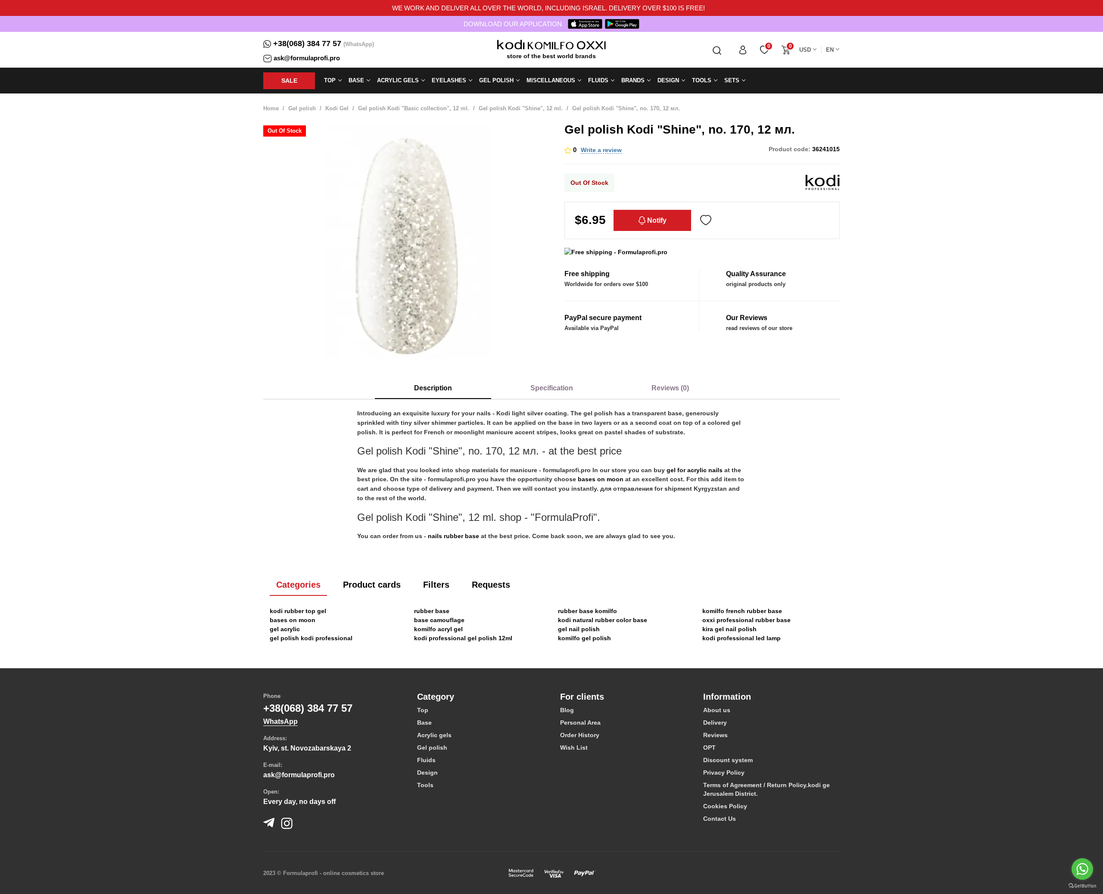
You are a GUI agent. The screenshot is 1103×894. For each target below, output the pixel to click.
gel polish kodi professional (311, 638)
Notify (656, 220)
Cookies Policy (725, 806)
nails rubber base (453, 536)
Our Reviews (746, 317)
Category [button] (435, 696)
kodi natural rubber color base (602, 620)
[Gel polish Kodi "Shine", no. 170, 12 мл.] (407, 241)
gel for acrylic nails (695, 470)
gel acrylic (285, 629)
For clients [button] (582, 696)
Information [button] (727, 696)
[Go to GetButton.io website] (1082, 885)
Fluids (426, 760)
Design (427, 772)
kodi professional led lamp (741, 638)
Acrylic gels (434, 735)
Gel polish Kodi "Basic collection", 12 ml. (413, 108)
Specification (551, 388)
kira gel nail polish (729, 629)
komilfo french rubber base (742, 610)
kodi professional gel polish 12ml (463, 638)
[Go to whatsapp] (1082, 869)
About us (716, 710)
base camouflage (439, 620)
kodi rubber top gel (298, 610)
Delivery (715, 722)
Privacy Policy (724, 772)
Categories (298, 584)
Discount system (728, 760)
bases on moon (600, 479)
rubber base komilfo (587, 610)
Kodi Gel (337, 108)
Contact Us (719, 818)
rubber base (431, 610)
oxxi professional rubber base (746, 620)
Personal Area (580, 722)
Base (424, 722)
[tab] (482, 696)
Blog (567, 710)
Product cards (372, 584)
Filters (436, 584)
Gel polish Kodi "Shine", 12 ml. (521, 108)
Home (271, 108)
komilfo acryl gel (438, 629)
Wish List (574, 747)
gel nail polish (579, 629)
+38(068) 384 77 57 (307, 43)
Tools (425, 785)
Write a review (601, 149)
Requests (491, 584)
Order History (579, 735)
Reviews (715, 735)
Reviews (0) (670, 388)
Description (433, 388)
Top (422, 710)
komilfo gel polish (584, 638)
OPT (709, 747)
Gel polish (302, 108)
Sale (289, 80)
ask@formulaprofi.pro (307, 58)
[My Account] (743, 50)
